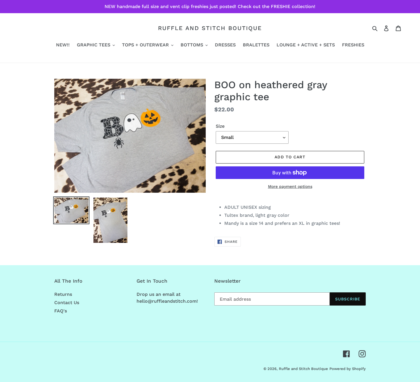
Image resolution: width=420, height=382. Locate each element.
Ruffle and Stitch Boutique (210, 28)
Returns (63, 294)
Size (220, 126)
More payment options (290, 186)
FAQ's (60, 311)
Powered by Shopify (347, 369)
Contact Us (66, 302)
